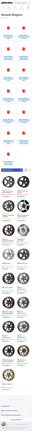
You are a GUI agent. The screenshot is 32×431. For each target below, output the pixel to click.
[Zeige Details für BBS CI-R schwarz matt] (8, 326)
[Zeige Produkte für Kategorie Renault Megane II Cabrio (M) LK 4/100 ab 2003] (8, 112)
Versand (21, 424)
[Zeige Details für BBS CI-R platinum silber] (23, 302)
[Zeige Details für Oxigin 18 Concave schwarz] (23, 182)
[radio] (26, 170)
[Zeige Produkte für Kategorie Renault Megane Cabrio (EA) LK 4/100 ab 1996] (8, 49)
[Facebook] (12, 399)
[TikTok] (20, 399)
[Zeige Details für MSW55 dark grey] (23, 254)
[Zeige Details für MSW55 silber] (8, 254)
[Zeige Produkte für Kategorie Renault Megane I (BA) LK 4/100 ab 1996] (8, 70)
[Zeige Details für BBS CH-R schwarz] (8, 278)
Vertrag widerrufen (16, 419)
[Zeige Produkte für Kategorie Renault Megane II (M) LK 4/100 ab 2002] (24, 70)
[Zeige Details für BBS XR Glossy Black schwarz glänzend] (8, 351)
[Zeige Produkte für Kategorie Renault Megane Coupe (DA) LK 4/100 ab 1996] (24, 49)
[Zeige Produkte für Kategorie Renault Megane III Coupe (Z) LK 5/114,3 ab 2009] (24, 133)
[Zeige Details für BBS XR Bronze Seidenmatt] (23, 351)
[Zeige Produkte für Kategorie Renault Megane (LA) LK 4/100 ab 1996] (8, 28)
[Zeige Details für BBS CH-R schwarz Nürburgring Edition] (8, 302)
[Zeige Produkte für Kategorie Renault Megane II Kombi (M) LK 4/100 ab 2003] (24, 112)
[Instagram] (16, 399)
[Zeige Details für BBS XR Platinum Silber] (23, 326)
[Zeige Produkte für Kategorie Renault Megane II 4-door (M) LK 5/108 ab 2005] (24, 91)
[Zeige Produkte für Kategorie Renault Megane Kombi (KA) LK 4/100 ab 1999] (24, 28)
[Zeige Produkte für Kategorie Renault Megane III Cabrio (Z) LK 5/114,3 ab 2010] (8, 154)
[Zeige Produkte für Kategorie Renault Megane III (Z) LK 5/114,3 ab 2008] (8, 133)
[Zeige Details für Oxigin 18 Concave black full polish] (8, 182)
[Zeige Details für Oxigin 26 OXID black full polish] (8, 206)
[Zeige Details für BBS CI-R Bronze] (8, 375)
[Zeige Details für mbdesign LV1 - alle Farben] (23, 230)
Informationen (5, 406)
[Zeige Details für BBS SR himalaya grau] (23, 278)
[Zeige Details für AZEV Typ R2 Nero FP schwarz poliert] (23, 206)
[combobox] (22, 3)
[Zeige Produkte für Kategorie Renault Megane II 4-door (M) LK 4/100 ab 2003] (8, 91)
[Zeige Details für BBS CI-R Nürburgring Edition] (8, 230)
